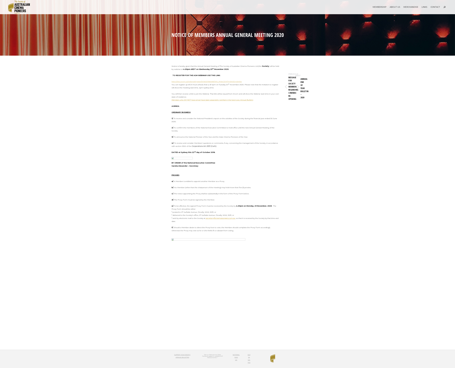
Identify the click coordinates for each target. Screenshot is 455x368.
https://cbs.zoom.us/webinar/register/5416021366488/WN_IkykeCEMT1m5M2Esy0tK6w (207, 81)
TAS (249, 362)
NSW (236, 357)
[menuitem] (379, 7)
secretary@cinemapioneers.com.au (220, 218)
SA (249, 357)
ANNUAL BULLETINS (182, 357)
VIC (236, 360)
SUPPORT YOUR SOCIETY (182, 355)
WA (249, 360)
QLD (249, 355)
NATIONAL (236, 355)
